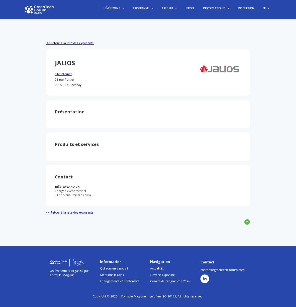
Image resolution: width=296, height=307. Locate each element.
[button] (114, 8)
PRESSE (190, 8)
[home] (39, 9)
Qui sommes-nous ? (114, 268)
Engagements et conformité (120, 281)
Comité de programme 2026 (170, 281)
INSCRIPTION (246, 8)
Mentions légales (112, 275)
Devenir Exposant (162, 275)
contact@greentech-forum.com (222, 270)
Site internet (63, 74)
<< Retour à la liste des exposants (70, 43)
